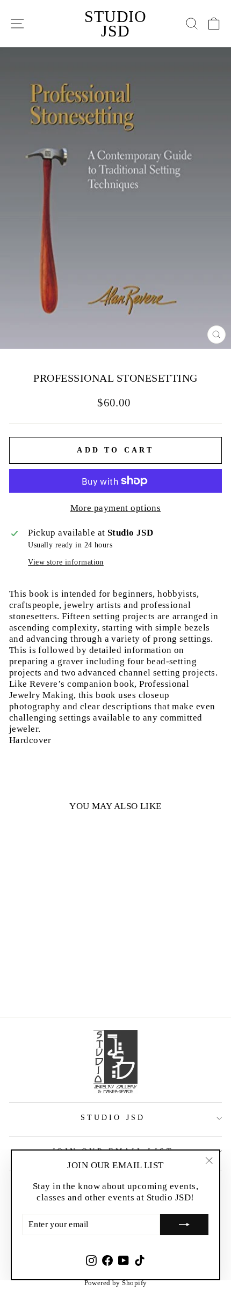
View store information (66, 562)
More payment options (115, 507)
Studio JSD (115, 24)
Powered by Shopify (115, 1283)
